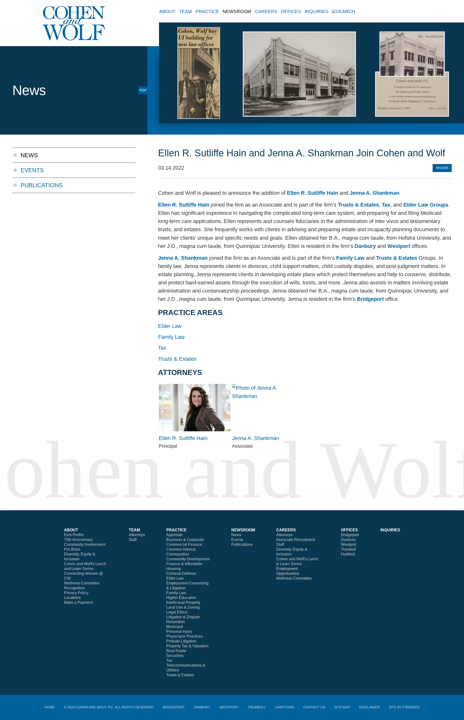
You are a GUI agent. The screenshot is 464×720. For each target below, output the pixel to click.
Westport (398, 246)
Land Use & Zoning (183, 607)
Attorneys (137, 535)
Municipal (174, 627)
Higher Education (181, 598)
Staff (133, 540)
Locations (72, 598)
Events (32, 170)
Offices (291, 11)
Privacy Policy (76, 593)
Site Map (342, 707)
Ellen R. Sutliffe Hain (312, 193)
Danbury (365, 246)
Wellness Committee (82, 583)
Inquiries (316, 11)
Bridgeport (370, 299)
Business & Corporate (185, 540)
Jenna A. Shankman (374, 193)
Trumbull (348, 549)
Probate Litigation (181, 641)
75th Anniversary (78, 540)
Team (185, 11)
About (167, 11)
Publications (42, 185)
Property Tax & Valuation (187, 646)
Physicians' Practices (184, 636)
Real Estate (176, 651)
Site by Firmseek (404, 707)
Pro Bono (72, 549)
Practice (207, 11)
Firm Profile (74, 535)
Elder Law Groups (425, 205)
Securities (174, 656)
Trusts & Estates (358, 205)
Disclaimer (369, 707)
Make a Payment (78, 602)
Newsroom (237, 11)
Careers (266, 11)
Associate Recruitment (295, 540)
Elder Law (169, 326)
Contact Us (314, 707)
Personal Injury (179, 631)
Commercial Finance (184, 544)
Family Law (350, 258)
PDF (143, 90)
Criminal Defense (181, 573)
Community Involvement (84, 544)
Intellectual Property (183, 602)
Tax (386, 205)
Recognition (74, 588)
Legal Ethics (177, 612)
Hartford (348, 554)
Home (49, 707)
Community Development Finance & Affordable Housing (188, 564)
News (29, 155)
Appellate (174, 535)
